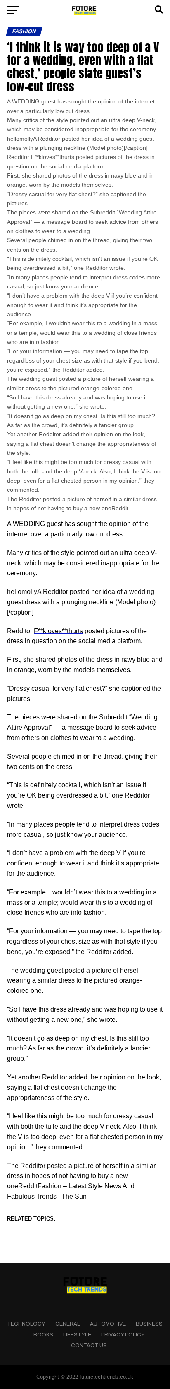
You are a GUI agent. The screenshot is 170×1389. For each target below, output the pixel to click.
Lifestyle (77, 1335)
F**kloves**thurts (58, 630)
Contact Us (89, 1345)
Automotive (108, 1324)
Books (43, 1335)
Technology (26, 1324)
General (67, 1324)
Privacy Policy (123, 1335)
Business (149, 1324)
